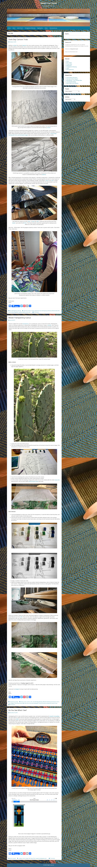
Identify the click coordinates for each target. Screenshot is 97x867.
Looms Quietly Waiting (71, 81)
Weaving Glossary (53, 28)
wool (29, 312)
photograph (15, 312)
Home (9, 28)
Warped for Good (48, 3)
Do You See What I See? (17, 710)
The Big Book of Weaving (30, 28)
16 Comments (12, 704)
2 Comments (36, 312)
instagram (12, 703)
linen (26, 703)
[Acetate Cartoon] (34, 203)
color (31, 701)
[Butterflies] (34, 600)
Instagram (17, 689)
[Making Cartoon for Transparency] (34, 462)
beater (13, 223)
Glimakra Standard (46, 701)
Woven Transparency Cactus (19, 317)
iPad (58, 310)
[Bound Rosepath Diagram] (34, 815)
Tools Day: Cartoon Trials (18, 39)
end (58, 480)
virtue (56, 703)
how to (58, 701)
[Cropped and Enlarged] (34, 405)
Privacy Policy (69, 64)
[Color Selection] (34, 535)
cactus (25, 701)
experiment (37, 310)
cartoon (15, 45)
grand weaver (53, 701)
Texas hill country (42, 703)
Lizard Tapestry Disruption (71, 77)
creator (23, 858)
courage (20, 858)
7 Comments (52, 858)
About (14, 28)
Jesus (21, 703)
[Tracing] (34, 68)
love (28, 703)
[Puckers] (34, 154)
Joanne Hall (10, 312)
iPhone (18, 703)
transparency (25, 323)
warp (29, 221)
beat (47, 180)
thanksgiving (41, 858)
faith (29, 858)
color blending (35, 701)
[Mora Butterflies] (34, 665)
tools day (19, 310)
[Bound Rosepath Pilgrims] (34, 756)
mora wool (31, 703)
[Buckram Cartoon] (34, 496)
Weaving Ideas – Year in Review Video (74, 80)
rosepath (20, 312)
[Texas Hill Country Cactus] (34, 345)
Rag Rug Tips (40, 28)
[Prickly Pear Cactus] (34, 635)
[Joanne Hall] (34, 261)
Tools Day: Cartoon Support (72, 79)
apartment (26, 310)
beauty (22, 701)
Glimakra (49, 310)
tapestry (24, 45)
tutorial (16, 701)
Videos (46, 28)
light (23, 703)
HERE (17, 719)
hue (9, 703)
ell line (25, 223)
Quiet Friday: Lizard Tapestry (72, 83)
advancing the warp (33, 481)
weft (52, 180)
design (26, 858)
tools (27, 312)
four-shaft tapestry (13, 310)
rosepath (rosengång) (54, 716)
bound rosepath (13, 858)
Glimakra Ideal (54, 310)
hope (32, 858)
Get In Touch (20, 28)
